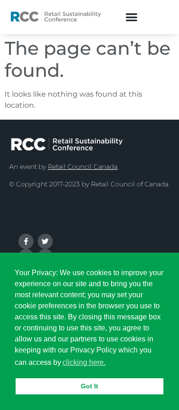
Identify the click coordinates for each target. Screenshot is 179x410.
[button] (132, 16)
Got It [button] (89, 386)
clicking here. (84, 362)
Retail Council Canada (82, 166)
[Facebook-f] (26, 241)
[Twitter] (45, 241)
